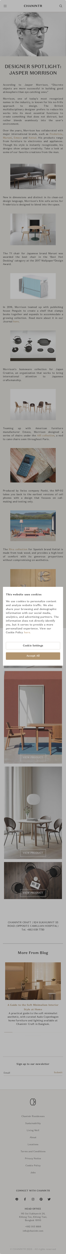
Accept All (33, 656)
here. (27, 632)
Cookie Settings (33, 645)
